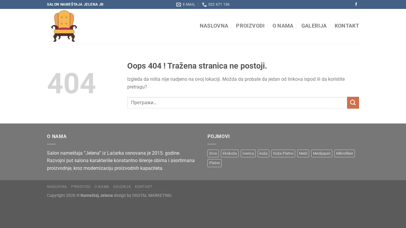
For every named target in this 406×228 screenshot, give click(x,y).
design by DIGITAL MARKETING (142, 195)
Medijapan (322, 153)
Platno (214, 163)
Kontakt (347, 26)
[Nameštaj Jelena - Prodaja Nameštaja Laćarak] (101, 26)
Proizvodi (250, 26)
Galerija (314, 26)
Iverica (248, 153)
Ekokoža (230, 153)
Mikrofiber (344, 153)
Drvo (213, 153)
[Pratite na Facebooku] (356, 4)
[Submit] (353, 102)
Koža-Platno (283, 153)
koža (263, 153)
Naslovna (214, 26)
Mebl (303, 153)
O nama (283, 26)
